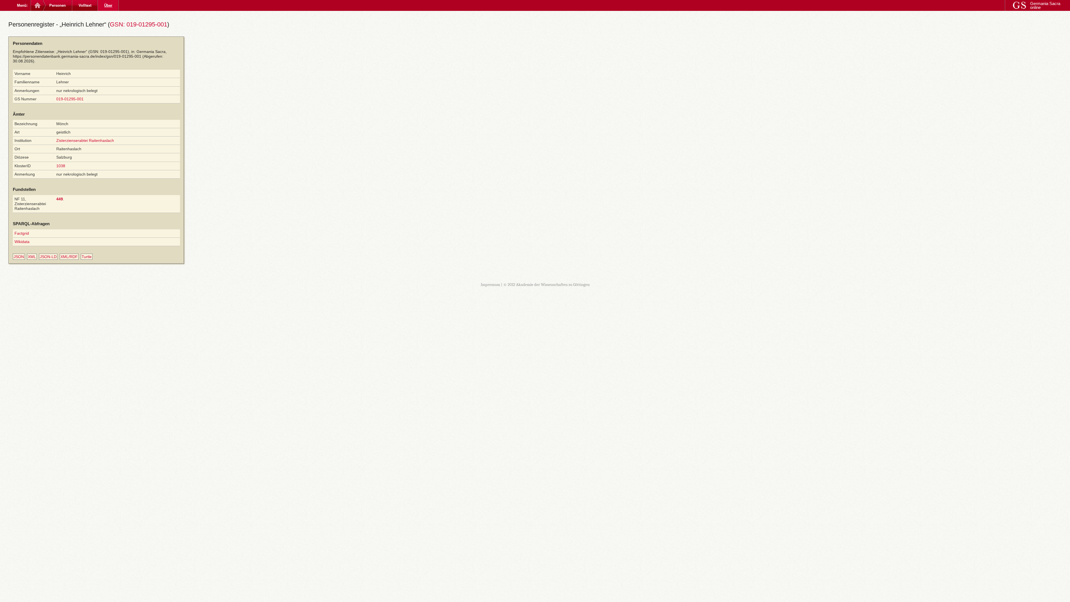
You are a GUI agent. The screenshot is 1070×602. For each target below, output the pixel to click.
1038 (60, 166)
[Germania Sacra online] (36, 5)
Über (108, 5)
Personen (57, 5)
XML (32, 256)
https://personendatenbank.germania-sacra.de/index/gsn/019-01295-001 (77, 56)
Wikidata (22, 241)
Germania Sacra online (1045, 5)
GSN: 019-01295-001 (138, 24)
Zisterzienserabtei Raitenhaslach (85, 140)
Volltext (85, 5)
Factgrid (21, 233)
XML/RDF (69, 256)
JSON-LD (48, 256)
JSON (19, 256)
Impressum (490, 284)
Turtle (87, 256)
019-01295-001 (70, 99)
